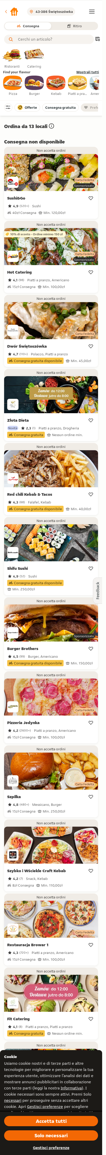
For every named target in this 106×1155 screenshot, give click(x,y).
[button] (11, 11)
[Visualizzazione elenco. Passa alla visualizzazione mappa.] (97, 39)
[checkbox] (13, 86)
